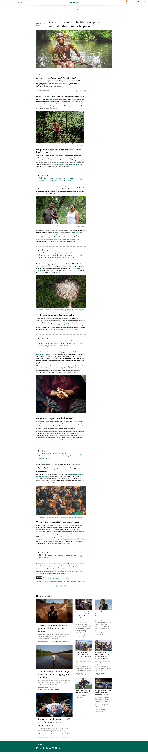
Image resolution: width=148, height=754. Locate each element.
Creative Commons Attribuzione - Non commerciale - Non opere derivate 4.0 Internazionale (61, 577)
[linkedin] (56, 748)
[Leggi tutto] (111, 596)
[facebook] (37, 748)
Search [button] (22, 2)
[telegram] (59, 748)
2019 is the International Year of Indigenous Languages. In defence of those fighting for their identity (57, 343)
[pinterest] (43, 748)
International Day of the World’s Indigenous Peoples (62, 325)
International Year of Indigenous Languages (65, 329)
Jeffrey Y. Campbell (44, 96)
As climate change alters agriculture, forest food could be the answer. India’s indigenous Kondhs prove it (58, 255)
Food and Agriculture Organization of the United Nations (65, 525)
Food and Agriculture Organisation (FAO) (74, 581)
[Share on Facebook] (77, 91)
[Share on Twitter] (81, 91)
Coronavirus (78, 673)
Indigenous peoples (56, 581)
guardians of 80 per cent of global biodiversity (67, 164)
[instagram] (53, 748)
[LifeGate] (74, 2)
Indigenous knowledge (42, 421)
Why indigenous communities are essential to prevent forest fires (56, 179)
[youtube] (50, 748)
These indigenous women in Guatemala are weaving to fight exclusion (55, 455)
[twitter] (40, 748)
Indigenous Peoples (40, 24)
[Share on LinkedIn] (85, 91)
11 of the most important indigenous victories (57, 556)
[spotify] (47, 748)
